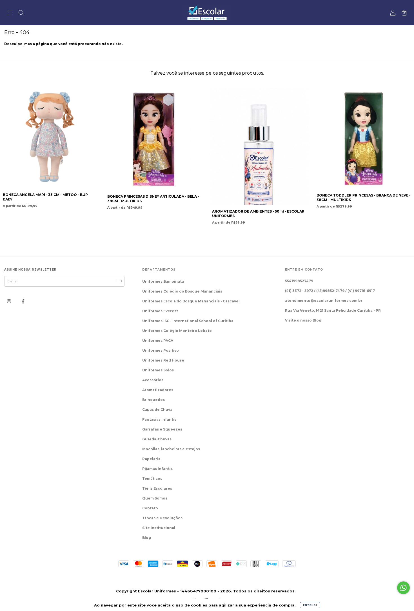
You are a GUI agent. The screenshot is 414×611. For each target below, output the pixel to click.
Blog (146, 538)
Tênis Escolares (157, 488)
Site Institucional (158, 528)
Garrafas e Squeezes (162, 429)
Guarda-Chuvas (157, 439)
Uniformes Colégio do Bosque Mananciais (182, 291)
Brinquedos (153, 400)
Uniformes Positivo (160, 350)
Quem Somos (154, 498)
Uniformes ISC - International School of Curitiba (187, 321)
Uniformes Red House (163, 360)
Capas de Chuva (157, 409)
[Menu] (10, 13)
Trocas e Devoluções (162, 518)
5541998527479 (299, 281)
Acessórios (152, 380)
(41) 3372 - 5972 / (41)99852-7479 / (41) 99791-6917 (330, 291)
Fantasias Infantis (159, 419)
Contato (150, 508)
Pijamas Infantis (157, 469)
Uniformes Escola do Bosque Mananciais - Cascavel (191, 301)
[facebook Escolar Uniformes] (23, 301)
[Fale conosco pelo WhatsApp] (403, 587)
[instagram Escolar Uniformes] (9, 301)
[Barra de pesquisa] (21, 13)
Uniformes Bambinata (163, 281)
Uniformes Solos (158, 370)
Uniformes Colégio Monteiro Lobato (177, 331)
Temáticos (152, 478)
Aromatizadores (157, 390)
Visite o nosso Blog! (303, 320)
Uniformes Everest (160, 311)
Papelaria (151, 459)
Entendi (310, 605)
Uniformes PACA (157, 340)
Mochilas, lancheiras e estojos (171, 449)
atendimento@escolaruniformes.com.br (323, 300)
